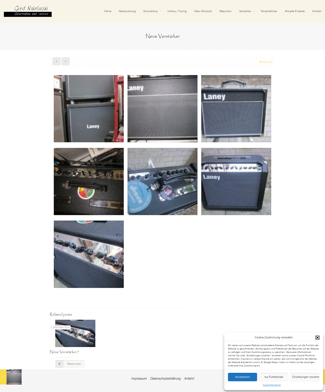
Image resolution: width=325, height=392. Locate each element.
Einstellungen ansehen (305, 377)
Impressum (139, 378)
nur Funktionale (273, 377)
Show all (268, 62)
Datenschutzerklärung (165, 378)
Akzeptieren (242, 377)
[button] (317, 337)
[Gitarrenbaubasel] (28, 11)
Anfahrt (189, 378)
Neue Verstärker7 (64, 352)
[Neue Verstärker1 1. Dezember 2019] (11, 376)
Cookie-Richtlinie (272, 385)
